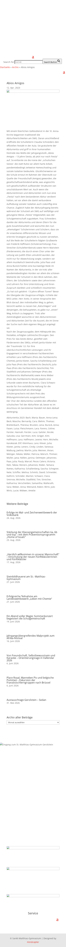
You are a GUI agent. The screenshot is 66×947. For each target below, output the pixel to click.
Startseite (5, 67)
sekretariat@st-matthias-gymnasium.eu (28, 794)
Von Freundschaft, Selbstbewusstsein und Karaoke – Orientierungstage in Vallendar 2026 (31, 658)
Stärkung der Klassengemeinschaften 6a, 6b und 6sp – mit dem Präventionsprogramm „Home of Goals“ (32, 534)
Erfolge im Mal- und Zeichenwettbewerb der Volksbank (32, 514)
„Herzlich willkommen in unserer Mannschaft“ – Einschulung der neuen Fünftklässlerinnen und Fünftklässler (33, 557)
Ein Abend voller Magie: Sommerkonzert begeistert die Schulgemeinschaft (30, 617)
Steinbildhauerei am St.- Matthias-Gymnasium (26, 578)
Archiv (15, 67)
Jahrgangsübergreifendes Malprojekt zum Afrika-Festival (30, 637)
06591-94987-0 (15, 786)
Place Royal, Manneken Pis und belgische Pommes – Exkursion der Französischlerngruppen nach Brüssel (30, 680)
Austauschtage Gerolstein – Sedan (26, 700)
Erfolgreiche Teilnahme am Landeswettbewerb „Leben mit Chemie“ (29, 597)
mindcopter (33, 942)
